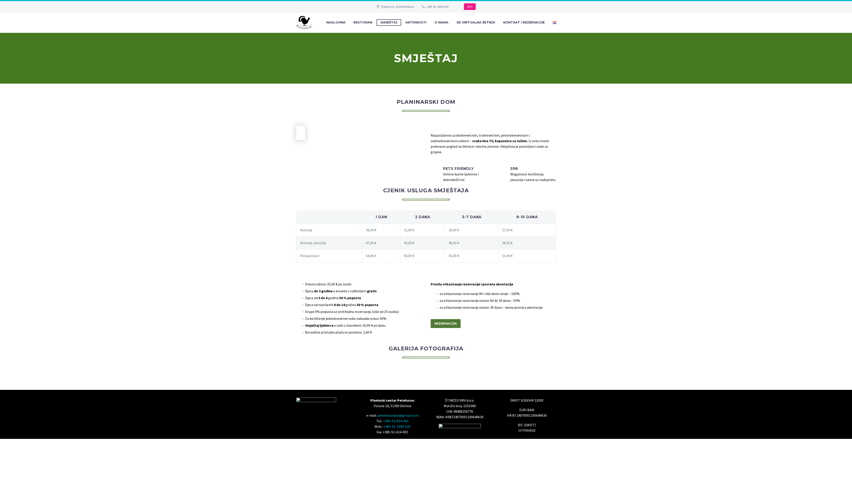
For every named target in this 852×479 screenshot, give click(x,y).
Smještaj (388, 22)
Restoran (362, 22)
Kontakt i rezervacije (524, 22)
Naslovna (335, 22)
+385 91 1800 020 (437, 7)
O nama (441, 22)
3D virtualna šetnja (475, 22)
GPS (470, 7)
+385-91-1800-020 (396, 426)
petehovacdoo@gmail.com (398, 415)
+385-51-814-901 (396, 421)
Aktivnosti (415, 22)
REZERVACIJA (445, 324)
